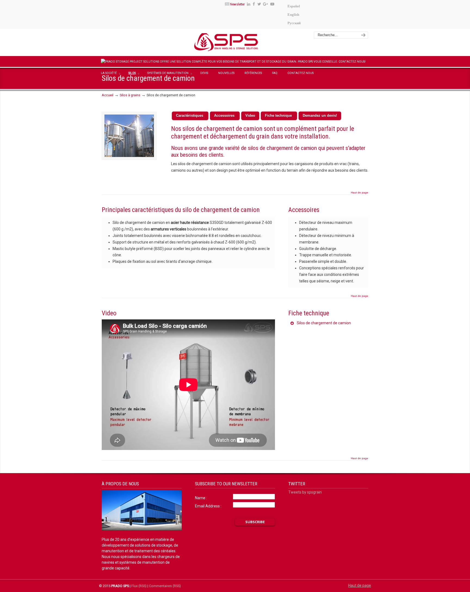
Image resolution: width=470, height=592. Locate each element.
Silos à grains (130, 95)
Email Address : (208, 506)
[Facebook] (254, 4)
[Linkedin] (248, 4)
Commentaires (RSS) (165, 586)
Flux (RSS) (139, 586)
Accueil (107, 95)
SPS (242, 43)
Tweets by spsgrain (305, 492)
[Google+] (265, 4)
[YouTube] (272, 4)
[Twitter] (259, 4)
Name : (201, 498)
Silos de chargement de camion (323, 323)
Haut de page (359, 192)
